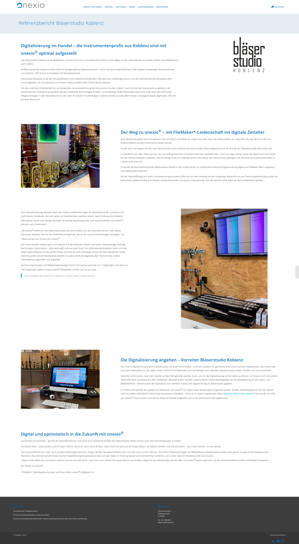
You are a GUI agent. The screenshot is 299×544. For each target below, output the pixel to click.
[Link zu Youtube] (278, 541)
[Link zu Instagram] (283, 541)
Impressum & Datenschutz (278, 535)
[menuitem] (92, 7)
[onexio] (30, 7)
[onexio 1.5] (297, 272)
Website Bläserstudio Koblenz (238, 393)
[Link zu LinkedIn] (273, 541)
